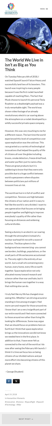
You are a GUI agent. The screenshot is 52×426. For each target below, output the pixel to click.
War (19, 404)
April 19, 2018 (11, 394)
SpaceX (40, 402)
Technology (10, 404)
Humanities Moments (16, 398)
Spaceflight (30, 402)
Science (20, 402)
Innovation (10, 402)
